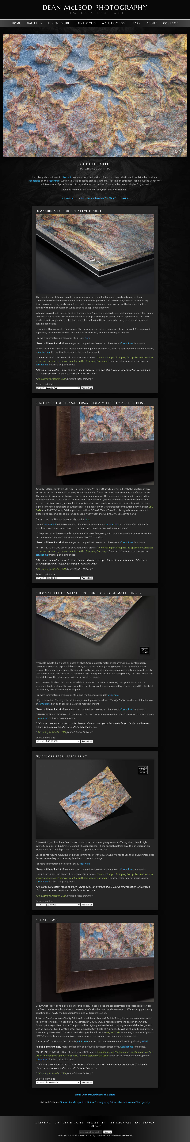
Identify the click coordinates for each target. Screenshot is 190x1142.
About (152, 23)
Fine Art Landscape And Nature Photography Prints (88, 1102)
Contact (170, 23)
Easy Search (145, 1122)
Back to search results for (97, 198)
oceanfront (54, 180)
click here (113, 694)
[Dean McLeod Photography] (95, 17)
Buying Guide (59, 23)
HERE (145, 1041)
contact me (44, 352)
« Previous (67, 198)
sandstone (34, 180)
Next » (124, 198)
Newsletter (96, 1122)
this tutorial (49, 524)
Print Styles (86, 23)
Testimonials (120, 1122)
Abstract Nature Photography (133, 1102)
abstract (66, 177)
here (87, 337)
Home (16, 23)
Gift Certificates (69, 1122)
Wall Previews (114, 23)
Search (107, 1132)
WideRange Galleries (122, 1135)
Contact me (126, 343)
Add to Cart (87, 388)
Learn (136, 23)
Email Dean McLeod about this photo (95, 1094)
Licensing (43, 1122)
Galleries (34, 23)
